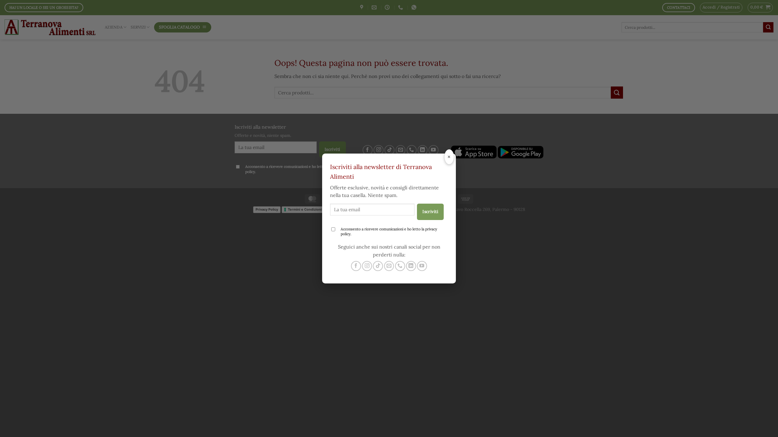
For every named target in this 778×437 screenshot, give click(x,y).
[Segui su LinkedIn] (411, 266)
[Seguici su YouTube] (422, 266)
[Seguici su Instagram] (367, 266)
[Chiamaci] (400, 266)
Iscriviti (430, 211)
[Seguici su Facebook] (356, 266)
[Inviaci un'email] (389, 266)
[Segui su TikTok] (378, 266)
